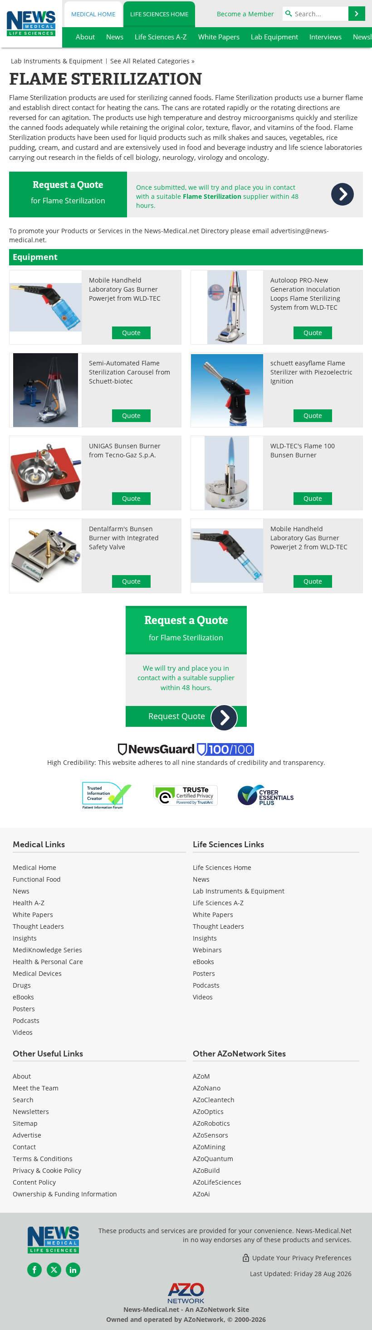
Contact (24, 1147)
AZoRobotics (211, 1123)
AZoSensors (210, 1135)
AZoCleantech (214, 1099)
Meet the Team (36, 1088)
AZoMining (209, 1147)
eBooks (23, 997)
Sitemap (25, 1123)
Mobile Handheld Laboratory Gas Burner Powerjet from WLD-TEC (125, 289)
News (21, 891)
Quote (131, 332)
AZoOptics (208, 1111)
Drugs (22, 985)
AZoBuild (206, 1170)
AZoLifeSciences (217, 1182)
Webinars (207, 950)
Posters (24, 1008)
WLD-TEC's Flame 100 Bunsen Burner (302, 450)
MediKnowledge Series (47, 950)
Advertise (27, 1135)
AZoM (201, 1076)
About (22, 1076)
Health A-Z (28, 902)
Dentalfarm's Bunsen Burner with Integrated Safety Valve (124, 537)
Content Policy (34, 1182)
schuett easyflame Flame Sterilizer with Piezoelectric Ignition (311, 372)
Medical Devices (37, 973)
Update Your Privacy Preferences (301, 1257)
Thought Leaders (38, 926)
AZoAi (201, 1194)
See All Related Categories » (152, 61)
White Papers (33, 914)
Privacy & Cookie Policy (47, 1170)
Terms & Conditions (43, 1158)
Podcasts (26, 1020)
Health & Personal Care (48, 961)
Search (23, 1099)
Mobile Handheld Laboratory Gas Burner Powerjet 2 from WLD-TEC (309, 537)
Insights (25, 938)
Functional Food (37, 879)
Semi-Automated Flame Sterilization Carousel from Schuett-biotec (129, 372)
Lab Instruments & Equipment (57, 61)
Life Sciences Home (159, 14)
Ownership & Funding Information (65, 1194)
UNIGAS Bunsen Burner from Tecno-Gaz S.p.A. (125, 450)
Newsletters (31, 1111)
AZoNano (206, 1088)
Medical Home (93, 14)
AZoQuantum (213, 1158)
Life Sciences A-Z (218, 902)
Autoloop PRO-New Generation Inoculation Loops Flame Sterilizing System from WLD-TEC (305, 294)
